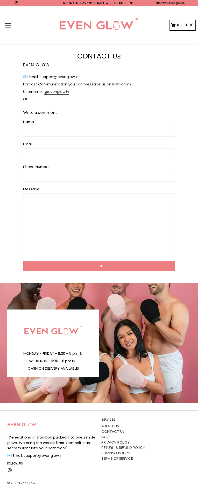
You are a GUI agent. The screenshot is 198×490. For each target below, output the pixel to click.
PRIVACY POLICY (115, 442)
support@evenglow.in (170, 3)
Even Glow (27, 483)
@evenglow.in (56, 91)
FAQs (105, 436)
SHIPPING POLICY (115, 453)
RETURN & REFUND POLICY (123, 447)
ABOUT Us (110, 425)
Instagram (121, 84)
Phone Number (36, 166)
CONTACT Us (113, 431)
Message (31, 189)
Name (28, 121)
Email (27, 144)
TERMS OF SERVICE (117, 458)
